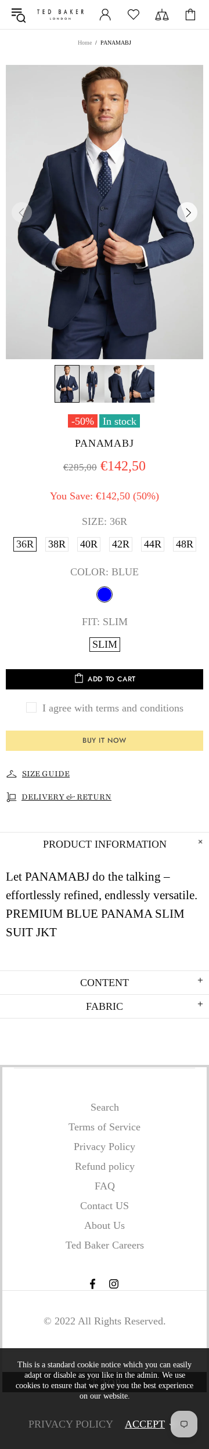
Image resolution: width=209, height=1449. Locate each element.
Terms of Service (104, 1127)
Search (105, 1107)
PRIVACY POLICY (70, 1424)
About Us (104, 1225)
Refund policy (105, 1166)
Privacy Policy (104, 1146)
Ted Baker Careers (105, 1245)
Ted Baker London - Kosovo (60, 14)
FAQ (105, 1186)
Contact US (104, 1205)
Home (85, 42)
